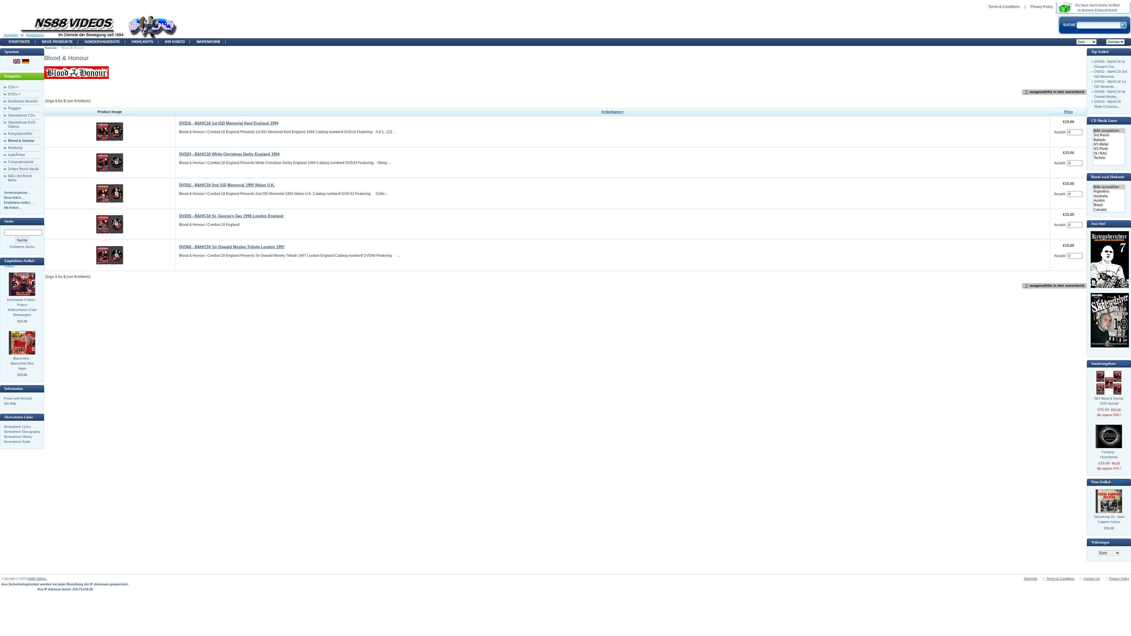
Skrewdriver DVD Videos (22, 124)
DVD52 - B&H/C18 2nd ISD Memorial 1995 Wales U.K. (227, 185)
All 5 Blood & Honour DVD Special (1109, 401)
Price (1068, 112)
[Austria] (1109, 200)
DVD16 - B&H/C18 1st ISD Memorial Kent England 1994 (228, 123)
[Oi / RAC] (1109, 153)
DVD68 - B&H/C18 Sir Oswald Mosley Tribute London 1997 (232, 247)
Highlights (142, 42)
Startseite (19, 42)
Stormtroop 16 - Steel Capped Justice (1109, 519)
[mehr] (9, 265)
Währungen (1100, 542)
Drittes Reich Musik (23, 169)
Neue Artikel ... (14, 197)
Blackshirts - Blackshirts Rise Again (22, 363)
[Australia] (1109, 196)
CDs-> (13, 87)
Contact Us (1092, 578)
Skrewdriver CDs (21, 115)
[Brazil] (1109, 205)
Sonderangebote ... (17, 192)
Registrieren (35, 35)
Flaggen (14, 108)
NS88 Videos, (37, 578)
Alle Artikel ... (13, 207)
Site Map (10, 403)
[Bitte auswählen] (1109, 131)
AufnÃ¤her (16, 155)
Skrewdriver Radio (17, 441)
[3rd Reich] (1109, 135)
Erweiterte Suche (22, 247)
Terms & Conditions (1004, 7)
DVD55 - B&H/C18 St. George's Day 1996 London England (231, 216)
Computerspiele (21, 162)
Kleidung (15, 148)
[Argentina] (1109, 191)
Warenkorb (208, 42)
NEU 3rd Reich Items (20, 178)
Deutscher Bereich (23, 101)
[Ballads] (1109, 140)
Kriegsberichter (20, 134)
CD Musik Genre (1104, 121)
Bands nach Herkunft (1107, 177)
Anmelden (11, 35)
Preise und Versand (18, 398)
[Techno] (1109, 158)
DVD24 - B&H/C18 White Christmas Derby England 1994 (229, 154)
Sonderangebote (102, 42)
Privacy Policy (1042, 7)
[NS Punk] (1109, 149)
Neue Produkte (57, 42)
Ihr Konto (175, 42)
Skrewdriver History (18, 436)
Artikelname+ (612, 112)
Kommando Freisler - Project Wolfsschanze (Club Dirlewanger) (22, 307)
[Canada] (1109, 210)
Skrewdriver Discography (22, 431)
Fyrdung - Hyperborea (1108, 454)
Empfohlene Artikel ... (19, 202)
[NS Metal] (1109, 144)
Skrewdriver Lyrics (17, 426)
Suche (9, 221)
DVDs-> (14, 94)
